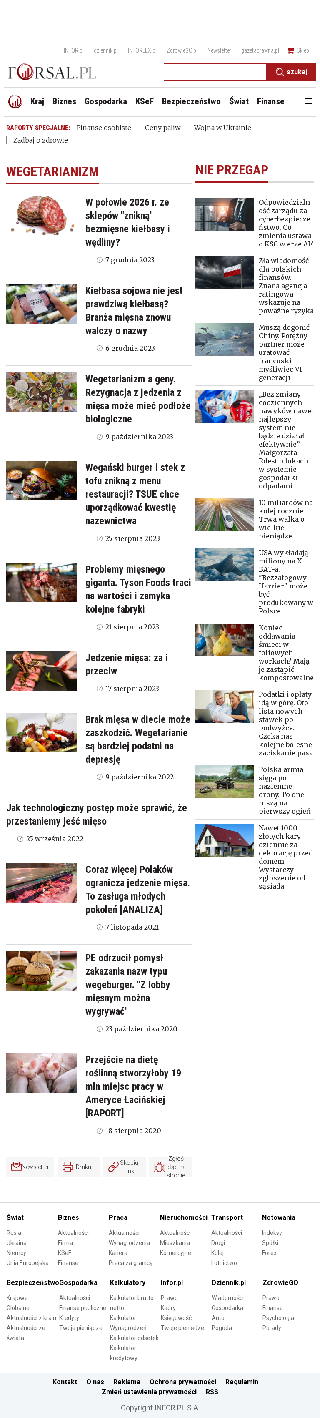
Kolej (217, 1253)
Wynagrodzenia (129, 1242)
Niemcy (16, 1253)
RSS (212, 1392)
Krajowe (17, 1298)
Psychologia (278, 1318)
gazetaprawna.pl (260, 50)
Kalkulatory (127, 1283)
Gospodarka (78, 1283)
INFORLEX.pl (142, 50)
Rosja (14, 1232)
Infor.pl (172, 1283)
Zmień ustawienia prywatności (149, 1392)
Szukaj (297, 72)
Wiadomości (228, 1298)
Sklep (303, 50)
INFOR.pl (74, 50)
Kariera (118, 1253)
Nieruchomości (184, 1218)
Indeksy (272, 1232)
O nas (95, 1382)
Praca (118, 1218)
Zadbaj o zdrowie (40, 140)
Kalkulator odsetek (134, 1338)
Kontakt (64, 1382)
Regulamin (241, 1382)
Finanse (68, 1263)
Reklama (126, 1382)
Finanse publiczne (82, 1308)
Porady (271, 1328)
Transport (227, 1218)
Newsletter (219, 50)
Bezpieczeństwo (33, 1283)
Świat (15, 1218)
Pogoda (222, 1328)
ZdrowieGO (280, 1283)
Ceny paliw (162, 127)
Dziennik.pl (229, 1283)
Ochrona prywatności (183, 1382)
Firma (65, 1242)
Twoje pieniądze (80, 1328)
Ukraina (17, 1242)
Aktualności (73, 1232)
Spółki (270, 1242)
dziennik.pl (106, 50)
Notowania (278, 1218)
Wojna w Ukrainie (222, 127)
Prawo (169, 1298)
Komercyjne (175, 1253)
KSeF (64, 1253)
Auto (218, 1318)
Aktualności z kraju (31, 1318)
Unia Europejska (28, 1263)
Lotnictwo (224, 1263)
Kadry (168, 1308)
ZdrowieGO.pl (182, 50)
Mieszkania (175, 1242)
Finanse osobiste (104, 127)
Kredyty (69, 1318)
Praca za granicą (131, 1263)
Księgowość (176, 1318)
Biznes (68, 1218)
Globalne (18, 1308)
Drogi (218, 1242)
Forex (269, 1253)
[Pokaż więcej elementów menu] (308, 102)
